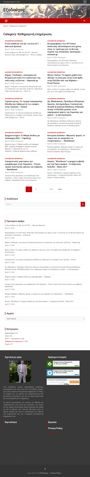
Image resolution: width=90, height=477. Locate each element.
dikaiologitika (9, 333)
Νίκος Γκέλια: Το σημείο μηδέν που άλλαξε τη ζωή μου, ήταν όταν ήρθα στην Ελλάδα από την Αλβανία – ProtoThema (64, 79)
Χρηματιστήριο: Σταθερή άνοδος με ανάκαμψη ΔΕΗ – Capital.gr (22, 136)
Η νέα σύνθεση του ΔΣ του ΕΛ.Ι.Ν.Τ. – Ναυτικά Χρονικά (25, 225)
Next (60, 189)
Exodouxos (19, 49)
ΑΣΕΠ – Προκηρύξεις (13, 339)
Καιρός (7, 344)
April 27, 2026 (9, 49)
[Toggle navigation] (6, 20)
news (7, 336)
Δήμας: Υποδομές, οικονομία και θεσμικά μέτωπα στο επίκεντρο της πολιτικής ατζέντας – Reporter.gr (23, 78)
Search (83, 204)
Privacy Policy (52, 433)
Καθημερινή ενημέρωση (14, 41)
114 (51, 189)
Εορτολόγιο (19, 458)
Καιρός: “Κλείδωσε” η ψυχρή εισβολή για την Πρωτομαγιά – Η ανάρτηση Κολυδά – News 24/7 (65, 164)
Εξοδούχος (14, 9)
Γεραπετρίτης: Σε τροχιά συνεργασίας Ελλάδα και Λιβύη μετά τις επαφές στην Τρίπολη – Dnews (23, 104)
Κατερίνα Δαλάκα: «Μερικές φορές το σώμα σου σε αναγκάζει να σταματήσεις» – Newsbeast (66, 138)
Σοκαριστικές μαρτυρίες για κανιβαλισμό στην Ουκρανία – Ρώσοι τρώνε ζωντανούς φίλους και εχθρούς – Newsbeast (23, 165)
